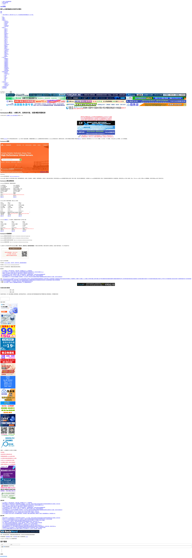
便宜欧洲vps (42, 278)
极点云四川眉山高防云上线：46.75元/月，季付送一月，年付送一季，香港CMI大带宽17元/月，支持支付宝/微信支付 (22, 275)
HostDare (5, 23)
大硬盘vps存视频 (88, 278)
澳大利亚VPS (6, 44)
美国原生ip (6, 63)
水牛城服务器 (168, 278)
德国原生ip (6, 65)
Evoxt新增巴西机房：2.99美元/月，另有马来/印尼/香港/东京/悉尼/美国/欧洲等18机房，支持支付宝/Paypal (20, 521)
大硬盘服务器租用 (116, 278)
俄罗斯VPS (6, 37)
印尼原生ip (6, 69)
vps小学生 (3, 6)
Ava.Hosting (6, 82)
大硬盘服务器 (104, 278)
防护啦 (15, 536)
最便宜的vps (136, 278)
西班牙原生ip (6, 70)
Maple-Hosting (6, 84)
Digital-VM (6, 26)
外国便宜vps (69, 278)
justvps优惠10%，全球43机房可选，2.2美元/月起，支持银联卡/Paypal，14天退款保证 (17, 270)
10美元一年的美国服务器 (6, 1)
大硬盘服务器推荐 (110, 278)
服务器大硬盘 (140, 278)
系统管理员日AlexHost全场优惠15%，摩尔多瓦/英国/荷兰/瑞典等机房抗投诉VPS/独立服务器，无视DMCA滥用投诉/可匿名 (23, 527)
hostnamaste (5, 138)
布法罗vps (121, 278)
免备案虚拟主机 (58, 278)
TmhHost (5, 77)
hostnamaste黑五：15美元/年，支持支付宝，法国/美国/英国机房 (15, 262)
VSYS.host (6, 85)
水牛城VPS (164, 278)
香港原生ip (6, 58)
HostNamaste (5, 278)
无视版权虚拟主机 (131, 278)
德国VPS (6, 34)
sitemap (27, 536)
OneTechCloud (6, 73)
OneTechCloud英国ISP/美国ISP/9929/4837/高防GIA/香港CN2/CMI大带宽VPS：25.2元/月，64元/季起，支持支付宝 (22, 528)
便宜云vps (29, 278)
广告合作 (4, 3)
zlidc (5, 76)
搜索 (1, 11)
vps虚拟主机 (22, 278)
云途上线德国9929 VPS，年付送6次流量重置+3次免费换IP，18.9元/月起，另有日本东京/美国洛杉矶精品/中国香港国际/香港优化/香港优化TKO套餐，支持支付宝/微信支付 (32, 276)
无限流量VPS (4, 86)
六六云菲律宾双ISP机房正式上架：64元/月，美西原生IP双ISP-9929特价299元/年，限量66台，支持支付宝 (20, 512)
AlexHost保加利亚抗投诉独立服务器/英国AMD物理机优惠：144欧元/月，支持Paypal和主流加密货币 (20, 523)
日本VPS (6, 28)
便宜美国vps (53, 278)
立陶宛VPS (6, 50)
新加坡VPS (6, 33)
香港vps (3, 18)
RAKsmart (6, 22)
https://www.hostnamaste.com (14, 176)
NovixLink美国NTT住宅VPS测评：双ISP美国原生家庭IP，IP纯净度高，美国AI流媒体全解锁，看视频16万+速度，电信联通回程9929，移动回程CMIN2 (28, 513)
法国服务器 (180, 278)
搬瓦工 (3, 17)
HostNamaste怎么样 (17, 278)
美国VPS (6, 31)
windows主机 (12, 115)
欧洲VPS (6, 40)
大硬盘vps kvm (82, 278)
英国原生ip (6, 64)
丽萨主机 (6, 72)
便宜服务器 (38, 278)
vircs (5, 80)
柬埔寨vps (6, 46)
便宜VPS (4, 20)
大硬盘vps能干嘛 (99, 278)
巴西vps (5, 55)
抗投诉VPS (4, 81)
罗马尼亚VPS (6, 49)
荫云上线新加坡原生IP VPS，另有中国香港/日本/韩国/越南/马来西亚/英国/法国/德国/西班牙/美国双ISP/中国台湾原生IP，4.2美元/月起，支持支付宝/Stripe (29, 526)
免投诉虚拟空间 (64, 278)
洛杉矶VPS (184, 278)
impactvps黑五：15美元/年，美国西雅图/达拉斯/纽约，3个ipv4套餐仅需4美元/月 (17, 282)
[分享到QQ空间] (0, 556)
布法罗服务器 (125, 278)
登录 (1, 12)
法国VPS (6, 39)
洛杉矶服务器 (188, 278)
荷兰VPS (6, 38)
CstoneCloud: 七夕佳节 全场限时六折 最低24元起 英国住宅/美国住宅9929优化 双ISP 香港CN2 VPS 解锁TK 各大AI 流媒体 (23, 520)
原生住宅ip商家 (5, 71)
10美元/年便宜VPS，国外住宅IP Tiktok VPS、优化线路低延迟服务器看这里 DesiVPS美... (18, 14)
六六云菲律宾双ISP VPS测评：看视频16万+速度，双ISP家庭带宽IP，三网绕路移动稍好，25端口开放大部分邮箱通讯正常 (23, 274)
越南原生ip (6, 66)
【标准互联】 (7, 536)
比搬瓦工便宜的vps (158, 278)
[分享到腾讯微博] (3, 556)
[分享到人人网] (4, 556)
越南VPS (6, 45)
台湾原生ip (6, 59)
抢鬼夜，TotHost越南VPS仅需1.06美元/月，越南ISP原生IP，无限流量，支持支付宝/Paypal (18, 273)
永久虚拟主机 (173, 278)
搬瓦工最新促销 (5, 2)
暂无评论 (16, 115)
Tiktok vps (4, 57)
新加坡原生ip (6, 68)
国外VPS (4, 27)
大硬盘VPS (6, 219)
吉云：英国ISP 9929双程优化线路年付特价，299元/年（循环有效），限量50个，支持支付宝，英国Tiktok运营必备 (22, 522)
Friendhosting (6, 25)
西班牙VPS (6, 51)
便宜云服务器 (33, 278)
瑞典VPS (6, 52)
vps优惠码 (8, 115)
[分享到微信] (5, 556)
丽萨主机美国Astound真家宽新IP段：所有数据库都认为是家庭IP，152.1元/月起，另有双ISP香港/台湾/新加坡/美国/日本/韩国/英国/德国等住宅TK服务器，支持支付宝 (31, 503)
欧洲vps (5, 32)
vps (3, 16)
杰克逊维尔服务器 (152, 278)
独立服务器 (4, 87)
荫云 (5, 79)
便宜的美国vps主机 (47, 278)
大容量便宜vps (73, 278)
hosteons (5, 24)
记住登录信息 (6, 546)
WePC (5, 78)
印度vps (5, 43)
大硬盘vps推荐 (93, 278)
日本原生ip (6, 60)
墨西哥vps (6, 56)
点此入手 (2, 231)
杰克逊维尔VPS (146, 278)
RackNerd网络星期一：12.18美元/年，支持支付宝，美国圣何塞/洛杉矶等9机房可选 (18, 281)
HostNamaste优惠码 (10, 278)
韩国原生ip (6, 62)
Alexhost (5, 83)
